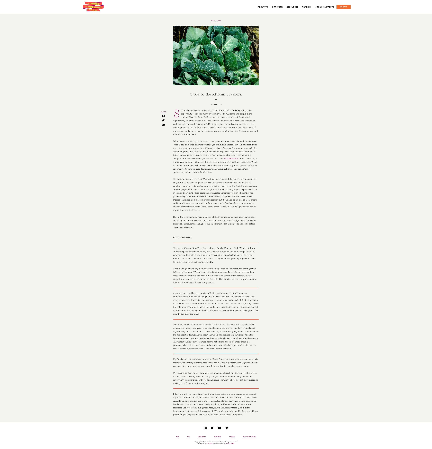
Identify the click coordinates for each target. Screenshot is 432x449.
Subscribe (217, 436)
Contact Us (202, 436)
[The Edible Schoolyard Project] (93, 7)
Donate (343, 7)
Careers (232, 436)
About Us (263, 7)
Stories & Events (324, 7)
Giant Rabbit (230, 443)
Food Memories (231, 158)
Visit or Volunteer (249, 436)
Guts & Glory (210, 443)
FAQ (177, 436)
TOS (188, 436)
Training (307, 7)
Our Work (277, 7)
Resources (292, 7)
